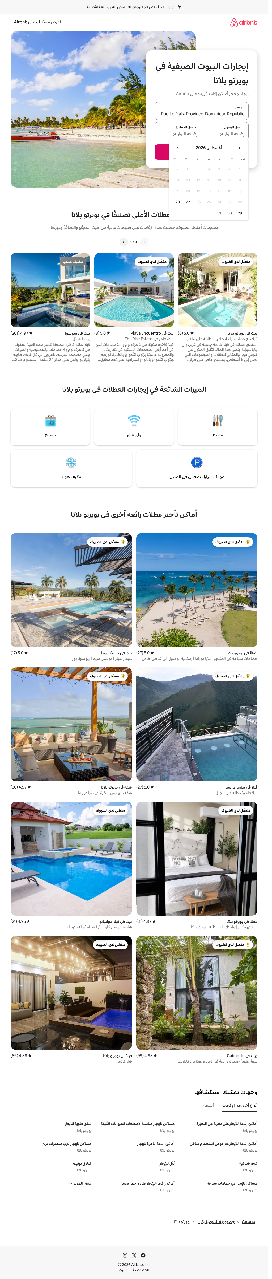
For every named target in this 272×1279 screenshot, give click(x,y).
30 (229, 213)
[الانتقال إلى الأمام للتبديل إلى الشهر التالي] (178, 147)
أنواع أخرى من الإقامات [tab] (239, 1105)
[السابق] (144, 242)
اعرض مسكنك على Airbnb (37, 22)
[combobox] (201, 114)
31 (219, 213)
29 (240, 213)
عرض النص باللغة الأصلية (106, 7)
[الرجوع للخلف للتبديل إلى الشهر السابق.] (239, 147)
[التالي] (124, 242)
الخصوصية (141, 1270)
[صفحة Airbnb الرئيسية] (243, 22)
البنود (123, 1270)
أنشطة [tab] (208, 1105)
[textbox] (225, 134)
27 (188, 202)
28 (178, 202)
